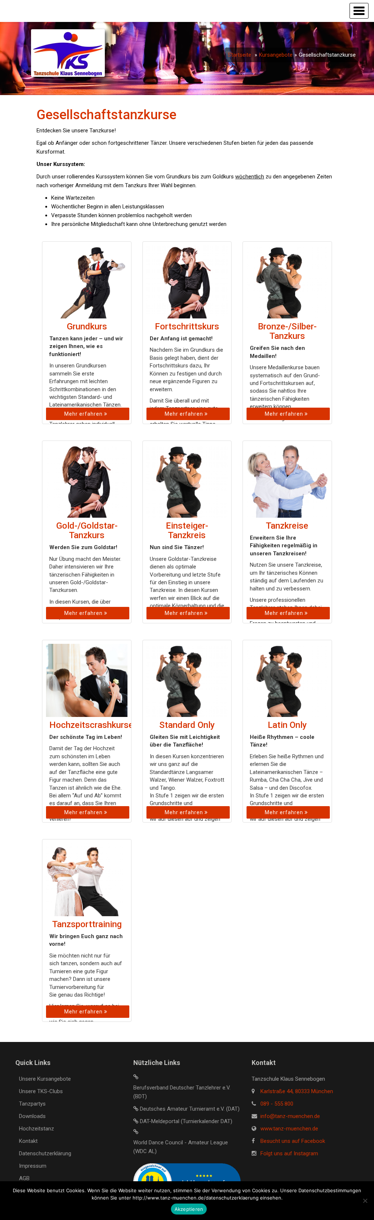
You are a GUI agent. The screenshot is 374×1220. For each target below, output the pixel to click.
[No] (365, 1200)
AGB (24, 1178)
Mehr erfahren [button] (84, 414)
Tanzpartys (32, 1103)
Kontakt (28, 1141)
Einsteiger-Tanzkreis (187, 530)
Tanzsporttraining (87, 924)
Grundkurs (87, 326)
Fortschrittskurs (187, 326)
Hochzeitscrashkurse (91, 725)
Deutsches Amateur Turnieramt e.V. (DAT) (190, 1109)
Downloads (32, 1116)
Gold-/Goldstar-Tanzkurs (87, 530)
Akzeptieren (189, 1209)
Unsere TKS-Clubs (41, 1091)
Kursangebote (276, 55)
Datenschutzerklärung (45, 1153)
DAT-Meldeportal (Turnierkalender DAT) (186, 1121)
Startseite (239, 55)
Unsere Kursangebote (45, 1079)
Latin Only (287, 725)
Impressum (32, 1166)
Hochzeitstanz (36, 1128)
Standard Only (187, 725)
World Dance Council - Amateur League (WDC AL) (180, 1147)
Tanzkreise (287, 526)
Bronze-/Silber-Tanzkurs (287, 331)
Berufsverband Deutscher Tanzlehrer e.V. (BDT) (181, 1092)
